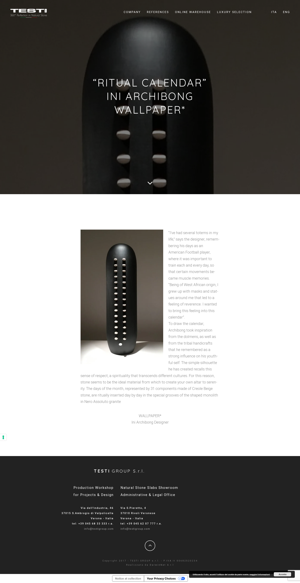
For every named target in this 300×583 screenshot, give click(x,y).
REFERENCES (158, 12)
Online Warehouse (193, 12)
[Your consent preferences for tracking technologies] (3, 437)
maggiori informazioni (259, 574)
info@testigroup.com (99, 528)
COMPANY (132, 12)
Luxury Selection (234, 12)
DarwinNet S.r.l (162, 565)
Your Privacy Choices (161, 578)
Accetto (282, 574)
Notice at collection (128, 578)
